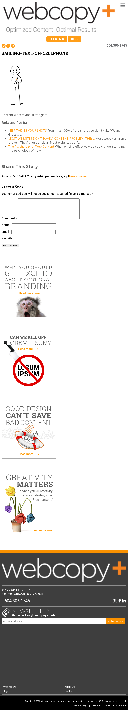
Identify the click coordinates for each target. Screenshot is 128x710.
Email (6, 231)
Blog (74, 39)
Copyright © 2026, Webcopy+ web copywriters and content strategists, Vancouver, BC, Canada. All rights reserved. (75, 701)
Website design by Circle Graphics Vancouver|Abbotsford (100, 705)
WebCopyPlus (59, 18)
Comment (9, 218)
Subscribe (115, 621)
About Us (70, 686)
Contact (69, 691)
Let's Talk (57, 39)
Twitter (4, 46)
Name (7, 225)
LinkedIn (13, 46)
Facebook (8, 46)
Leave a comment (78, 176)
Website (7, 238)
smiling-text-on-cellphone (35, 53)
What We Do (9, 686)
